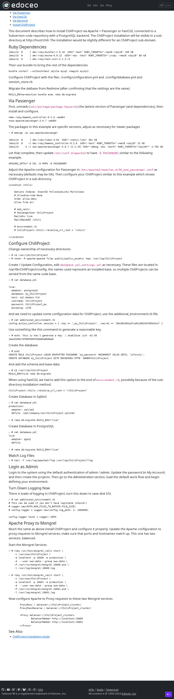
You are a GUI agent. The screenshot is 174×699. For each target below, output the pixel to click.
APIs (91, 689)
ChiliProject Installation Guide (31, 636)
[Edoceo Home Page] (20, 5)
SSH (40, 689)
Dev (95, 5)
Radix (100, 689)
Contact (167, 5)
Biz (89, 5)
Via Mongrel (20, 20)
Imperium (112, 689)
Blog (109, 5)
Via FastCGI (20, 16)
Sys (102, 5)
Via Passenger (21, 12)
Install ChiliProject (24, 24)
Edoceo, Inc (129, 693)
